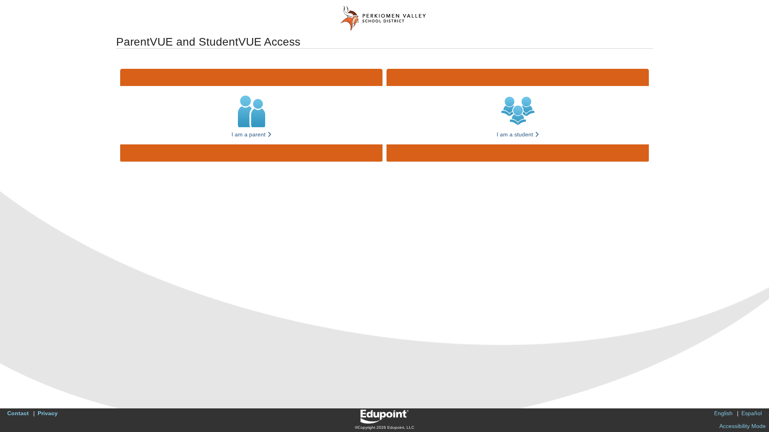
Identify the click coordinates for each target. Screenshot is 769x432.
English (723, 413)
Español (751, 413)
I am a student (516, 134)
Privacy (48, 413)
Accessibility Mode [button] (742, 426)
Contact (18, 413)
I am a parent (249, 134)
